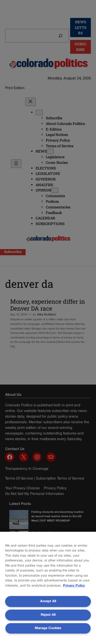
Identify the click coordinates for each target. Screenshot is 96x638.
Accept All (48, 601)
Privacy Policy (74, 585)
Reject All (48, 614)
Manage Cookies (48, 628)
